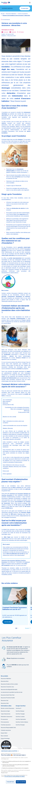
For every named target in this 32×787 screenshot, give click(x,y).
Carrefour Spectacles (21, 719)
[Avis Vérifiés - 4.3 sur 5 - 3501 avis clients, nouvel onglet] (6, 745)
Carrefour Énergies (20, 724)
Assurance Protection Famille (8, 697)
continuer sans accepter (9, 751)
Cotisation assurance (6, 730)
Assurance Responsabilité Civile (8, 727)
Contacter (6, 32)
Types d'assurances (5, 713)
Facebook (14, 32)
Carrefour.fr (18, 708)
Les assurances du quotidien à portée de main (11, 692)
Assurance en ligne (5, 711)
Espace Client (4, 733)
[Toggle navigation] (30, 3)
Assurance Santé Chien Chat (7, 695)
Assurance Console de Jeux (7, 686)
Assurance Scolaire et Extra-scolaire (9, 684)
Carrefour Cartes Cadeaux (22, 722)
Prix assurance (4, 719)
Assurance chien (5, 703)
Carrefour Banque (20, 711)
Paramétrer (10, 782)
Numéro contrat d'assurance (7, 708)
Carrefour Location (20, 716)
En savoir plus (24, 8)
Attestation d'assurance (6, 716)
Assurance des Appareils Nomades (9, 689)
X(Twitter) (21, 32)
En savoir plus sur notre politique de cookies (14, 776)
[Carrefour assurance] (5, 2)
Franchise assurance (6, 724)
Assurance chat (4, 700)
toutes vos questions (23, 13)
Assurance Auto (4, 681)
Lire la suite (7, 622)
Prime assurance (5, 722)
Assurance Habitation (11, 13)
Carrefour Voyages (20, 713)
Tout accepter (20, 782)
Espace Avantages (5, 738)
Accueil (2, 13)
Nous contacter (4, 735)
